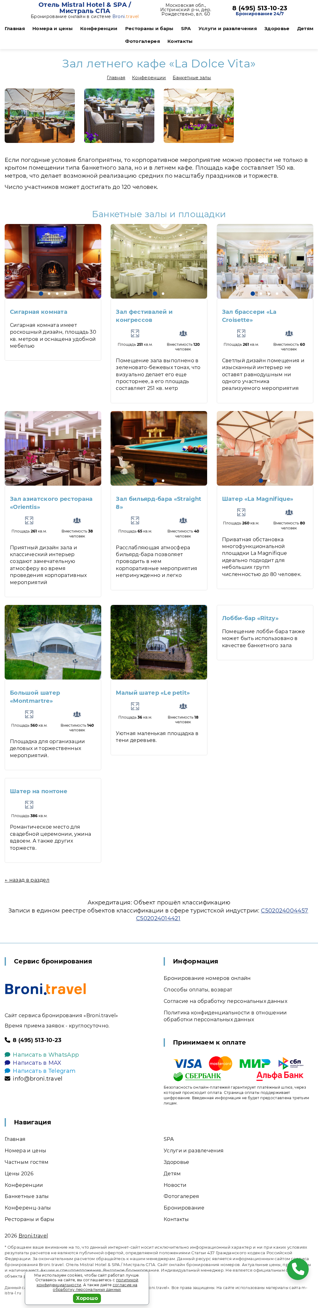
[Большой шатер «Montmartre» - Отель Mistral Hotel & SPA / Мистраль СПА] (53, 642)
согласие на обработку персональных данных (95, 1287)
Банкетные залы (192, 77)
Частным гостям (26, 1162)
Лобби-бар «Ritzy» (250, 618)
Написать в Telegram (44, 1071)
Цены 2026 (19, 1174)
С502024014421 (158, 918)
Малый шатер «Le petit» (153, 692)
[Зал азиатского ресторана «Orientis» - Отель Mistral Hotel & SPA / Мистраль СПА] (53, 448)
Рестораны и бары (149, 28)
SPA (186, 28)
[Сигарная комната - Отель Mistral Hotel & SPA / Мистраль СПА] (53, 261)
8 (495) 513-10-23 (259, 8)
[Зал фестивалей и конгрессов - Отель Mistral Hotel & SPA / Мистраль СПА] (159, 261)
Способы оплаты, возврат (198, 990)
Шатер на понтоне (38, 791)
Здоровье (277, 28)
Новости (175, 1185)
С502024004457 (284, 910)
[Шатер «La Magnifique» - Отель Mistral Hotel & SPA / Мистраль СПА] (265, 448)
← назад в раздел (27, 880)
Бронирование (184, 1208)
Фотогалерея (142, 41)
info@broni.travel (37, 1078)
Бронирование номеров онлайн (207, 978)
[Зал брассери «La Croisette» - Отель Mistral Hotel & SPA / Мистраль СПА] (265, 261)
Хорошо (87, 1298)
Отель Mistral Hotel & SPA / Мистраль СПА (85, 8)
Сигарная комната (38, 312)
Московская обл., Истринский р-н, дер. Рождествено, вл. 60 (185, 9)
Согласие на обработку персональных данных (225, 1001)
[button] (41, 293)
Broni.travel (33, 1236)
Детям (305, 28)
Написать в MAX (37, 1062)
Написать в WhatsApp (46, 1054)
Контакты (180, 41)
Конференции (99, 28)
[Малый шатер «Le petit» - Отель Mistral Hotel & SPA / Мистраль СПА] (159, 642)
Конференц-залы (28, 1208)
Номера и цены (52, 28)
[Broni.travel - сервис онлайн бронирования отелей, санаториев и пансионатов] (45, 989)
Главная (15, 28)
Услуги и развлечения (227, 28)
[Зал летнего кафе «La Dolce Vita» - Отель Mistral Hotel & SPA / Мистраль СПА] (40, 116)
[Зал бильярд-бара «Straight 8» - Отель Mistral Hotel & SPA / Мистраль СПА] (159, 448)
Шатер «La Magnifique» (257, 499)
